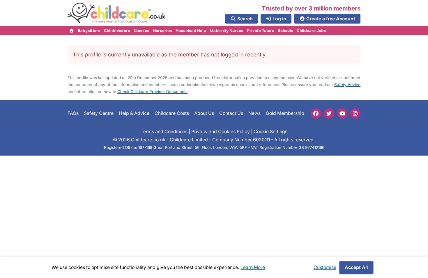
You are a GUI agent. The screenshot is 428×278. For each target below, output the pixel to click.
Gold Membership (285, 113)
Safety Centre (99, 113)
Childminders (117, 30)
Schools (285, 30)
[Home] (71, 30)
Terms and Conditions (164, 131)
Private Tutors (260, 30)
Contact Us (231, 113)
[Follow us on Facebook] (316, 113)
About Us (204, 113)
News (254, 113)
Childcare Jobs (311, 30)
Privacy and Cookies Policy (220, 131)
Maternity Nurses (226, 30)
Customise (325, 267)
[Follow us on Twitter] (329, 113)
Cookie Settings (270, 131)
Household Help (191, 30)
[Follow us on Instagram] (355, 113)
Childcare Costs (172, 113)
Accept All (356, 267)
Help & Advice (134, 113)
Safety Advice (347, 84)
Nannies (141, 30)
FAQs (73, 113)
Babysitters (89, 30)
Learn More (252, 267)
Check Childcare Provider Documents (152, 91)
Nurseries (162, 30)
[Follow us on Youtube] (342, 113)
